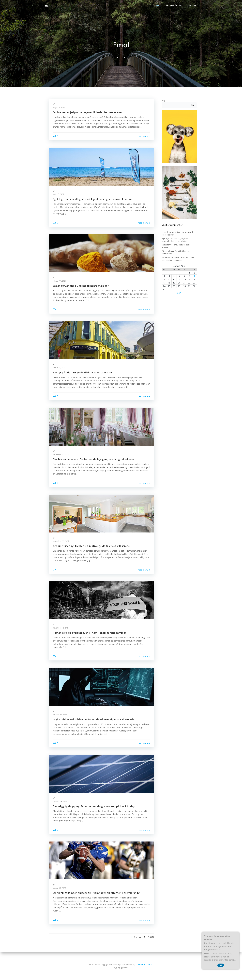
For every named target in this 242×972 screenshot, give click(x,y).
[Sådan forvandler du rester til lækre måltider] (101, 253)
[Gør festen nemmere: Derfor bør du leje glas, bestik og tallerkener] (101, 426)
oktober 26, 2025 (60, 714)
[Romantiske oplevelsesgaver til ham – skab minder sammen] (101, 600)
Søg (163, 100)
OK (220, 965)
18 (143, 936)
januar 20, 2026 (59, 367)
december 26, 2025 (61, 454)
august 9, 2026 (59, 107)
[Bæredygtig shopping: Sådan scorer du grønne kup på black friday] (101, 773)
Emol (46, 6)
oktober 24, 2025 (60, 801)
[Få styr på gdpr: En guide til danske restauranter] (101, 339)
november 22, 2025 (61, 541)
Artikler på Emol (174, 6)
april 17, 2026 (58, 194)
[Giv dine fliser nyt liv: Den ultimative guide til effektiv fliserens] (101, 513)
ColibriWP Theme (144, 964)
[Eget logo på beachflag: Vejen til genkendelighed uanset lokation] (101, 166)
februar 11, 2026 (59, 281)
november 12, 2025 (61, 628)
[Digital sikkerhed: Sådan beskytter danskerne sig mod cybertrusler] (101, 686)
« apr (178, 292)
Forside (157, 6)
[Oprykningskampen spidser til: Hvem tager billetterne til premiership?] (101, 860)
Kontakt (191, 6)
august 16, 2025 (59, 888)
